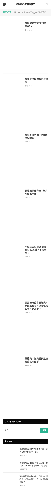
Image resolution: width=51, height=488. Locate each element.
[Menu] (4, 4)
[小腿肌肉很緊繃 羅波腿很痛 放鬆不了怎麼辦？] (13, 269)
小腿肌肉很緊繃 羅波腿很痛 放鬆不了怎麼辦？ (35, 249)
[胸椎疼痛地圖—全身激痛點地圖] (13, 157)
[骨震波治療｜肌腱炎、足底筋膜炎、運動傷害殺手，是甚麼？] (13, 325)
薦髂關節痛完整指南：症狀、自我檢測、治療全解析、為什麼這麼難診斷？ (33, 479)
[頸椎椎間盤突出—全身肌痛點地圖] (13, 213)
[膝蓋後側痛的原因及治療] (13, 101)
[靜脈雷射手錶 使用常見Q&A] (13, 45)
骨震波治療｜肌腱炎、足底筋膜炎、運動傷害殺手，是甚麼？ (36, 305)
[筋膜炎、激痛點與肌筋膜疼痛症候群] (13, 381)
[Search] (46, 4)
